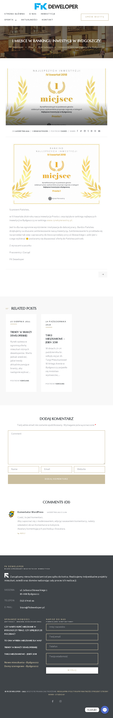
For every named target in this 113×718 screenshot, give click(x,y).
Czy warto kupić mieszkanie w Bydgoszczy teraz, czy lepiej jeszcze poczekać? (23, 630)
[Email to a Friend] (99, 131)
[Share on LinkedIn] (85, 131)
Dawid (64, 131)
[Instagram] (60, 701)
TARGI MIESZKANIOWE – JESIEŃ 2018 (55, 339)
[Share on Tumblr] (88, 131)
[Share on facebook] (77, 131)
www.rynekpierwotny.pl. (60, 220)
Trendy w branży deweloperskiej (20, 647)
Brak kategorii (41, 131)
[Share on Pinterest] (95, 131)
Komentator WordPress (30, 512)
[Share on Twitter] (81, 131)
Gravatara (60, 529)
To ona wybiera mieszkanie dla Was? (23, 640)
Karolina (24, 381)
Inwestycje (48, 14)
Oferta (9, 20)
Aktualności (29, 20)
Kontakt (47, 20)
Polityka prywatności (80, 691)
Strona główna (14, 14)
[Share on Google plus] (91, 131)
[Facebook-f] (52, 701)
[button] (95, 17)
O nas (32, 14)
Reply (22, 533)
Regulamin (62, 691)
